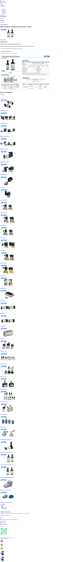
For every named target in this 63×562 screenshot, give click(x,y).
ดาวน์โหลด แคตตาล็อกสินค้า (5, 515)
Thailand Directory (6, 538)
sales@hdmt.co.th (3, 2)
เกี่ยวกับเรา (4, 11)
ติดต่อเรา (3, 13)
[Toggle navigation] (6, 7)
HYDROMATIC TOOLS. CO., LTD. (5, 537)
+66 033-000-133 (3, 521)
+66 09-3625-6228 (3, 522)
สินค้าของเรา (4, 10)
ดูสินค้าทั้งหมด (2, 504)
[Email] (1, 542)
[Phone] (1, 549)
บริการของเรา (4, 12)
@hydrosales (3, 1)
